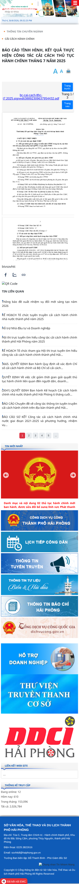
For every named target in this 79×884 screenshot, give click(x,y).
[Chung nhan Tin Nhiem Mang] (56, 865)
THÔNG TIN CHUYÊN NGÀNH (25, 31)
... (56, 435)
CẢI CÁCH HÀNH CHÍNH (20, 38)
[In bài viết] (68, 71)
